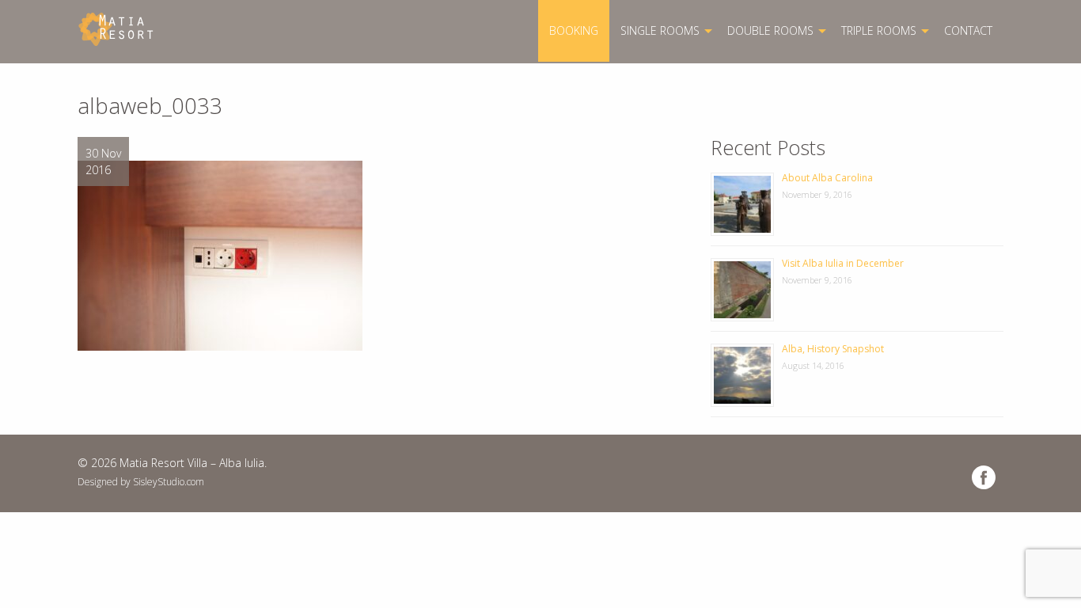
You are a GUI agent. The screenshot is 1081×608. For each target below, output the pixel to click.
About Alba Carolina (827, 177)
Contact (968, 30)
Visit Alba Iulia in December (843, 263)
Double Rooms (770, 30)
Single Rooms (660, 30)
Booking (573, 30)
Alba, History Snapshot (833, 348)
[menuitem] (573, 31)
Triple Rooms (878, 30)
